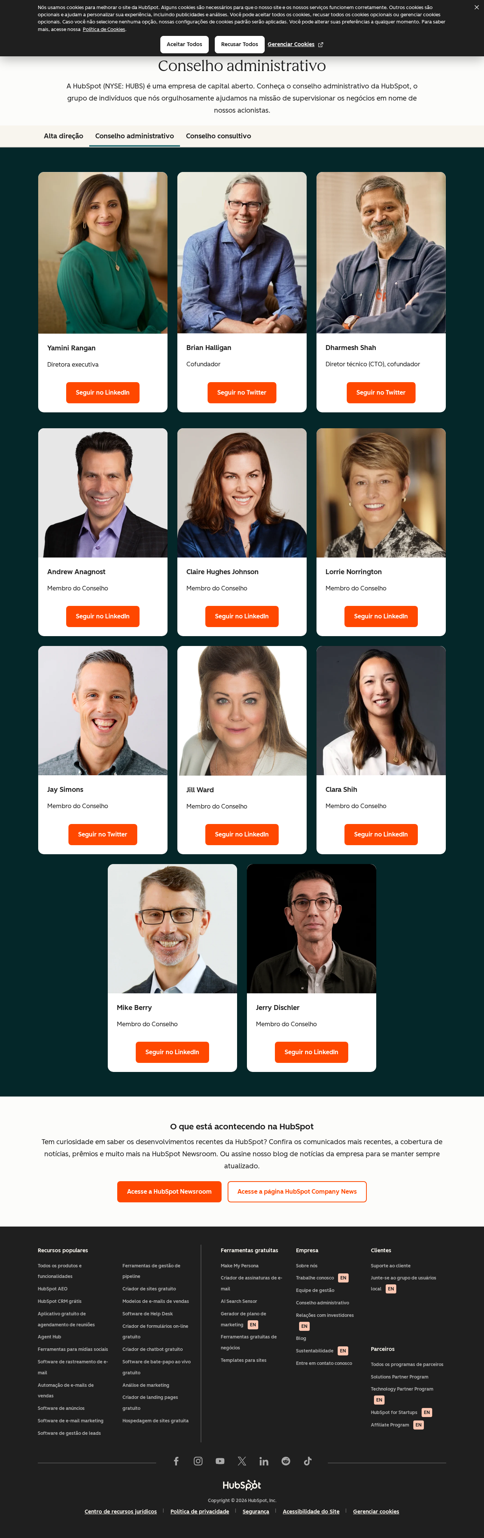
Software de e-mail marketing (71, 1420)
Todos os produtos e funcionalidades (60, 1271)
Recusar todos (239, 44)
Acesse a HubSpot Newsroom (169, 1191)
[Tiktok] (308, 1462)
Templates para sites (244, 1360)
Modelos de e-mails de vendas (156, 1301)
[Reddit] (286, 1462)
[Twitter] (242, 1462)
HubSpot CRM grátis (60, 1301)
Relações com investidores (325, 1321)
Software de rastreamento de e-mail (73, 1367)
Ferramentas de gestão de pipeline (151, 1271)
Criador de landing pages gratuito (150, 1403)
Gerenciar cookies (291, 44)
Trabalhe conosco (321, 1278)
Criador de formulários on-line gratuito (155, 1332)
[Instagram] (198, 1462)
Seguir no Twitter (242, 392)
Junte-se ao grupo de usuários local (403, 1283)
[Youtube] (220, 1462)
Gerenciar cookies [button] (376, 1512)
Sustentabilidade (321, 1351)
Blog (301, 1338)
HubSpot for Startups (400, 1412)
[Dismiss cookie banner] (476, 7)
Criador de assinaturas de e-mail (251, 1283)
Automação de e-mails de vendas (66, 1391)
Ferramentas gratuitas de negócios (249, 1342)
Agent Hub (49, 1337)
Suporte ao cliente (391, 1266)
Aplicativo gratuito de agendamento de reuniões (66, 1319)
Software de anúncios (61, 1408)
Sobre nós (307, 1266)
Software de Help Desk (148, 1314)
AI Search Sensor (239, 1301)
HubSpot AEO (53, 1289)
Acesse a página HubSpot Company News (297, 1191)
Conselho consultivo (218, 136)
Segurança (256, 1512)
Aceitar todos (184, 44)
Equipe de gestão (315, 1290)
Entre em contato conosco (324, 1363)
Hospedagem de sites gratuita (156, 1420)
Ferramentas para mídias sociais (73, 1349)
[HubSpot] (242, 1485)
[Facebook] (176, 1462)
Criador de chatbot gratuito (153, 1349)
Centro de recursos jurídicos (121, 1512)
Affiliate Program (396, 1425)
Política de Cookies (104, 29)
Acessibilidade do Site (311, 1512)
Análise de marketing (146, 1385)
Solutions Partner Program (399, 1377)
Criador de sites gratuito (149, 1289)
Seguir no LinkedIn (103, 392)
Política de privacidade (200, 1512)
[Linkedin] (264, 1462)
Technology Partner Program (402, 1394)
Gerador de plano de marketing (243, 1319)
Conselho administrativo (134, 136)
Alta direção (63, 136)
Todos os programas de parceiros (407, 1364)
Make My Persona (240, 1266)
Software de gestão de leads (69, 1433)
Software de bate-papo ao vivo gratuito (157, 1367)
